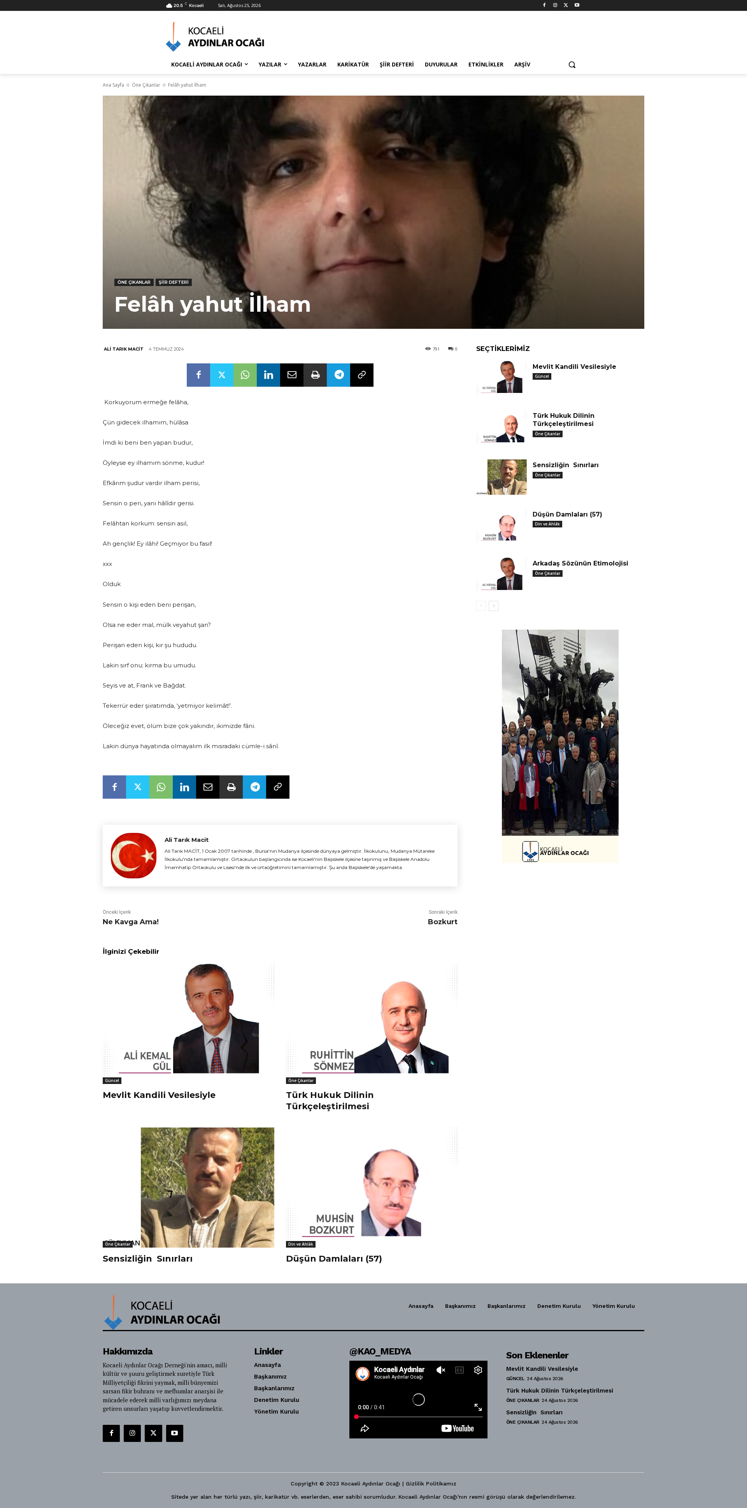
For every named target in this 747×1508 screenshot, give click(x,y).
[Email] (291, 375)
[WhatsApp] (245, 375)
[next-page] (493, 606)
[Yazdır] (315, 375)
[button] (572, 64)
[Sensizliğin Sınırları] (188, 1188)
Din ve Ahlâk (300, 1244)
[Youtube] (576, 5)
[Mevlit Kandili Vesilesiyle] (188, 1024)
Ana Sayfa (113, 85)
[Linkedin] (268, 375)
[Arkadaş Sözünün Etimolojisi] (501, 575)
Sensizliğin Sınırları (148, 1258)
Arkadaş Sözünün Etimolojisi (580, 563)
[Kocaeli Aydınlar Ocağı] (228, 37)
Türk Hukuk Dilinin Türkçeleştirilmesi (330, 1101)
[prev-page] (481, 606)
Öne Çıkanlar (146, 85)
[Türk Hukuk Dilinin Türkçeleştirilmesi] (372, 1024)
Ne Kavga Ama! (131, 922)
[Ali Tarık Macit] (133, 855)
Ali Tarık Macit (124, 349)
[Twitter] (565, 5)
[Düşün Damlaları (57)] (372, 1188)
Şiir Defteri (174, 282)
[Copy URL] (362, 375)
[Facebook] (544, 5)
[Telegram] (338, 375)
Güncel (112, 1080)
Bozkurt (443, 922)
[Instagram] (555, 5)
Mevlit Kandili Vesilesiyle (159, 1095)
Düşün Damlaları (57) (334, 1258)
